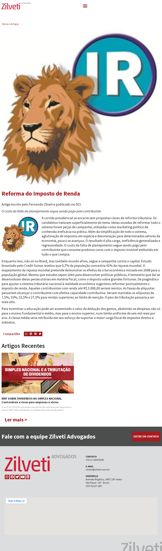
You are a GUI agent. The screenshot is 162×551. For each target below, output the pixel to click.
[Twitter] (17, 477)
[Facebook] (12, 477)
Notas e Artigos (10, 24)
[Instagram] (7, 477)
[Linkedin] (28, 477)
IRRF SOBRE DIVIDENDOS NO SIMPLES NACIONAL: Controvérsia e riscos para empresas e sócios (32, 400)
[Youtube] (22, 477)
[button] (85, 6)
